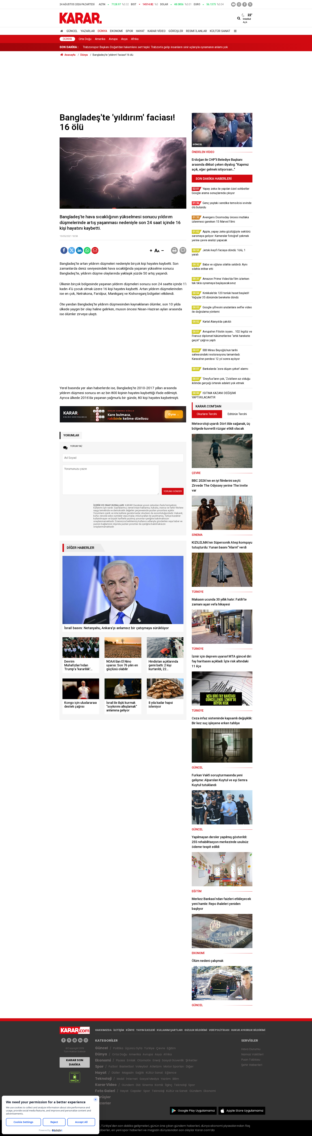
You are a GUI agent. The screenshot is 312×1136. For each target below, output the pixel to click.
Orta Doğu (85, 39)
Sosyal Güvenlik (173, 1060)
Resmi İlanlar (196, 31)
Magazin (128, 1073)
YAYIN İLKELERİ (145, 1030)
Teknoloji (103, 1078)
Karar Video (157, 31)
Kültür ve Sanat (177, 1091)
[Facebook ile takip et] (244, 4)
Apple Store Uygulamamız (244, 1111)
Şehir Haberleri (251, 1065)
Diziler (116, 1073)
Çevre (160, 1048)
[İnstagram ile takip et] (239, 4)
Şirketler (192, 1060)
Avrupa (113, 39)
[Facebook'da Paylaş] (63, 250)
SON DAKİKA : (69, 47)
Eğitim (171, 1048)
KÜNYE (130, 1030)
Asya (124, 39)
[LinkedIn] (79, 250)
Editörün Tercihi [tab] (237, 414)
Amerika (100, 39)
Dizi (138, 1085)
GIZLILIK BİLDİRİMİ (195, 1030)
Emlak (131, 1060)
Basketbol (126, 1066)
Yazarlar (88, 31)
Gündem (128, 1085)
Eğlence (170, 1073)
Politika (118, 1048)
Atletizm (156, 1066)
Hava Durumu (250, 1049)
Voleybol (141, 1066)
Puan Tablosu (250, 1060)
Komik (159, 1085)
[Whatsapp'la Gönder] (87, 250)
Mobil (120, 1079)
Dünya (102, 31)
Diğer (190, 1066)
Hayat (140, 31)
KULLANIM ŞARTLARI (170, 1030)
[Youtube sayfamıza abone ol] (74, 1040)
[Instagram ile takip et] (86, 1040)
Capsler (136, 1091)
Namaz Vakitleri (252, 1054)
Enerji (156, 1060)
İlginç (168, 1085)
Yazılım (166, 1079)
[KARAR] (81, 18)
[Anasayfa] (62, 31)
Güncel (72, 31)
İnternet (132, 1079)
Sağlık (139, 1073)
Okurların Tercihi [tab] (207, 414)
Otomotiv (144, 1060)
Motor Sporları (173, 1066)
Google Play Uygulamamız (196, 1111)
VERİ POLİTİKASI (219, 1030)
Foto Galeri (105, 1090)
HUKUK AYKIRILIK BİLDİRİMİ (248, 1030)
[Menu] (234, 31)
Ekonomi (116, 31)
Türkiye (149, 1048)
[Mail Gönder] (95, 250)
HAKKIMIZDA (103, 1030)
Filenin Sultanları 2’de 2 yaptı (101, 47)
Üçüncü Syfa (133, 1048)
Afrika (134, 39)
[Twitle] (71, 250)
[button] (151, 250)
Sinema (147, 1085)
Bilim (175, 1079)
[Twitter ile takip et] (250, 4)
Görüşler (175, 31)
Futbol (113, 1066)
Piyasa (120, 1060)
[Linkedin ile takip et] (80, 1040)
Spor (129, 31)
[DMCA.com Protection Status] (74, 1077)
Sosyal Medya (149, 1079)
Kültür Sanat (220, 31)
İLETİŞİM (118, 1030)
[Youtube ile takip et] (233, 4)
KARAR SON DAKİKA (74, 1062)
